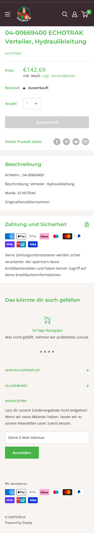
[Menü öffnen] (7, 14)
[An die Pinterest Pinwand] (66, 141)
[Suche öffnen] (65, 14)
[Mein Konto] (74, 14)
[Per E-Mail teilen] (85, 141)
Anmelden (22, 452)
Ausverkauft (47, 122)
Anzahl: (11, 103)
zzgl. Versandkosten (59, 75)
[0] (85, 14)
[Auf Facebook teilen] (56, 141)
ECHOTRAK (13, 53)
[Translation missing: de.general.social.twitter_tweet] (75, 141)
